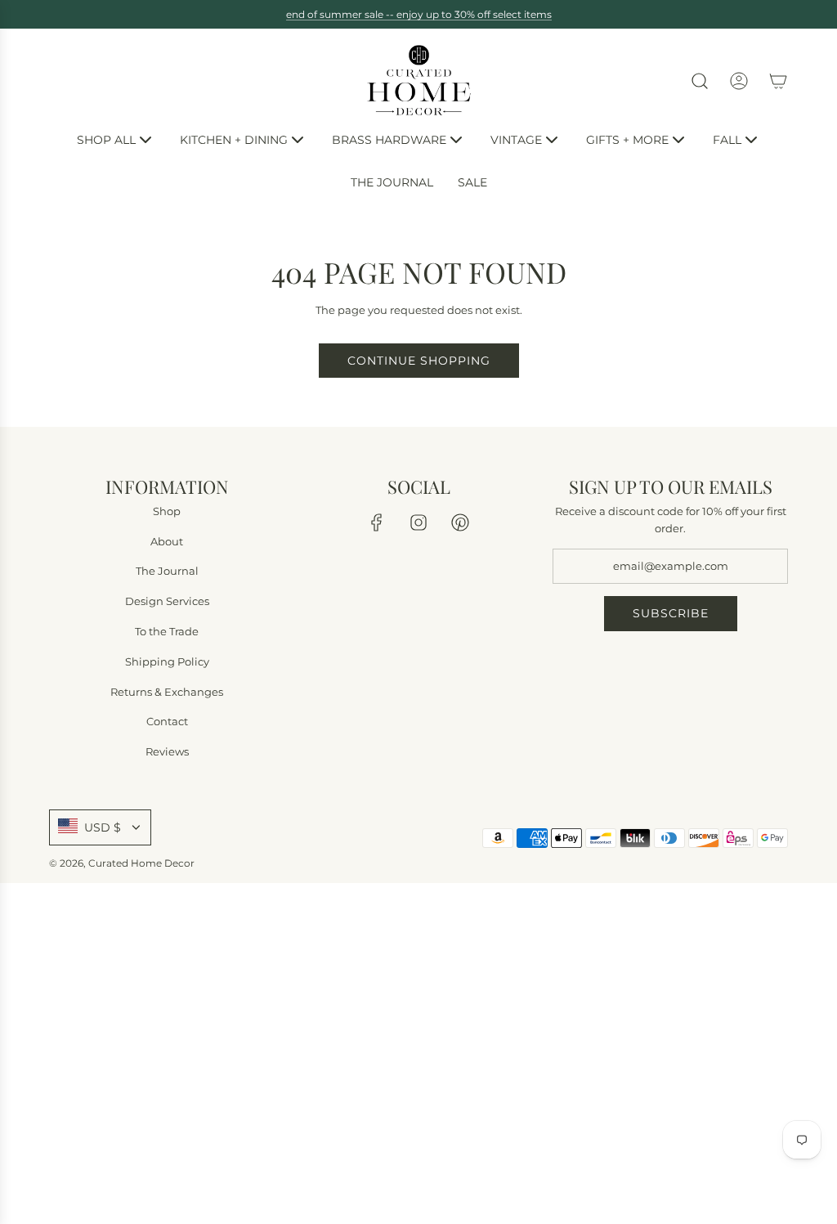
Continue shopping (418, 360)
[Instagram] (418, 522)
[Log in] (739, 81)
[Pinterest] (460, 522)
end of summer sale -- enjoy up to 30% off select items (419, 14)
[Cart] (778, 81)
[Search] (699, 81)
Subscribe (671, 614)
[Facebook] (376, 522)
